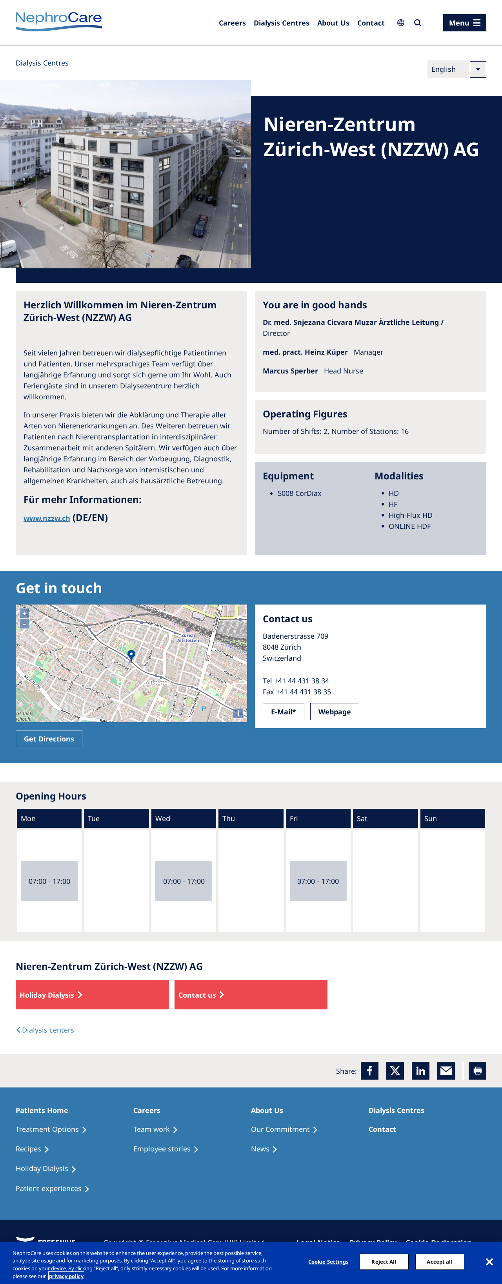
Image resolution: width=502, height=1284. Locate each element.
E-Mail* (283, 711)
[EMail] (446, 1071)
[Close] (489, 1261)
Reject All (383, 1261)
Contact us (197, 995)
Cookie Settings (328, 1261)
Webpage (334, 711)
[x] (395, 1071)
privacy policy (66, 1275)
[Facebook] (369, 1071)
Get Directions (49, 738)
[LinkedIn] (420, 1071)
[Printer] (477, 1071)
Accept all (439, 1261)
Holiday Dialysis (47, 995)
